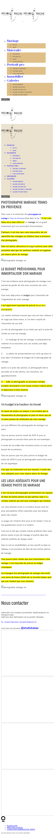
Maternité (14, 50)
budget (31, 246)
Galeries (13, 80)
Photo (15, 45)
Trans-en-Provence (17, 218)
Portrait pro (15, 64)
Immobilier (15, 76)
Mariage (13, 41)
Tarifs (15, 59)
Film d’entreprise (18, 73)
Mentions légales (15, 828)
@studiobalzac (30, 628)
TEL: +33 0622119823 (8, 622)
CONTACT (5, 99)
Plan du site (12, 826)
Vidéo (14, 47)
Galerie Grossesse (19, 87)
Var (37, 218)
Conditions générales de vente (21, 829)
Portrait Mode (17, 71)
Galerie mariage (18, 84)
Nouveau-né (17, 56)
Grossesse (16, 54)
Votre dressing (18, 61)
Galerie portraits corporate (22, 92)
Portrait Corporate (19, 68)
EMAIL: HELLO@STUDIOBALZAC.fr (25, 622)
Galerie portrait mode (20, 95)
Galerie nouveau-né (19, 89)
